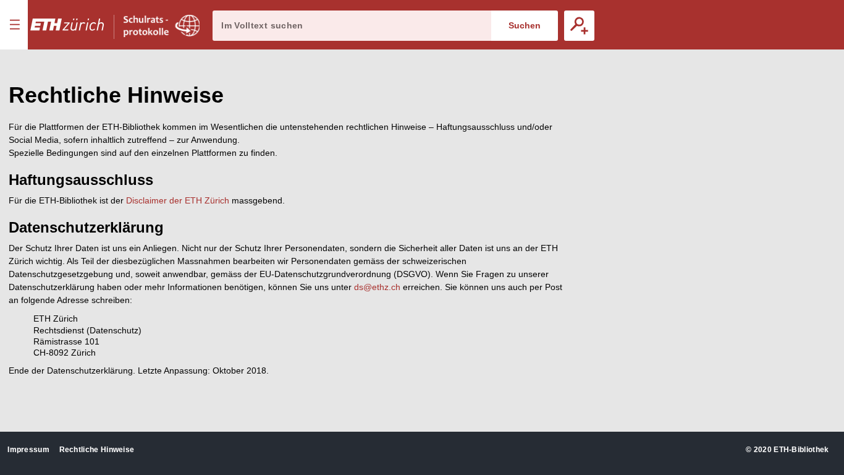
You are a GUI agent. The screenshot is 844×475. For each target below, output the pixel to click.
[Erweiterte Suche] (579, 26)
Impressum (28, 449)
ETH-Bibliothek (801, 449)
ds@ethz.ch (377, 287)
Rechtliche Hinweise (97, 449)
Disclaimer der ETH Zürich (177, 200)
